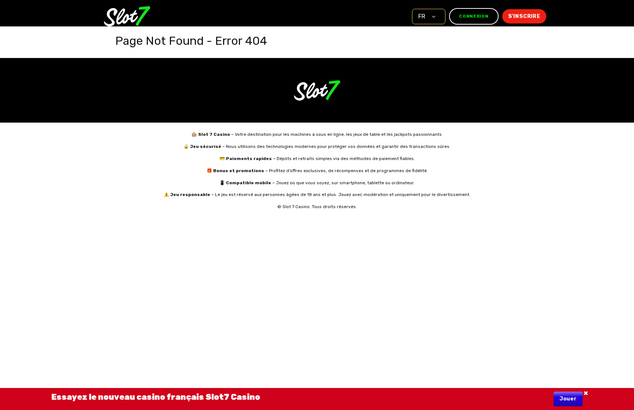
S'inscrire (524, 16)
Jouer (568, 399)
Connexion (473, 16)
